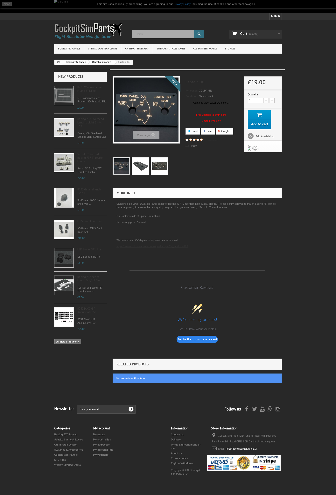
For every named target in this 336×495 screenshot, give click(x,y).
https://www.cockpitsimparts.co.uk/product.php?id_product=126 (152, 246)
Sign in (275, 15)
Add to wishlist (264, 136)
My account (101, 428)
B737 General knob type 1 (89, 191)
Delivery (176, 439)
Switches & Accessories (171, 48)
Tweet (194, 131)
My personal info (103, 449)
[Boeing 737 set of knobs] (64, 285)
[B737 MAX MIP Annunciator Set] (64, 317)
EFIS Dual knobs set (89, 221)
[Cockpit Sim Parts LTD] (90, 31)
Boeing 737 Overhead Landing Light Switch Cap (90, 122)
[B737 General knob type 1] (64, 198)
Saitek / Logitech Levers (102, 48)
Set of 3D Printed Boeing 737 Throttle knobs (90, 157)
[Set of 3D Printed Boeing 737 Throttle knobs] (64, 162)
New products (70, 76)
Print (194, 145)
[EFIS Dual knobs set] (64, 229)
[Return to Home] (58, 62)
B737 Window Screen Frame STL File (90, 88)
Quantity (253, 94)
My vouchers (100, 454)
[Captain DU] (121, 166)
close (7, 3)
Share (208, 131)
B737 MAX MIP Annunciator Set (87, 310)
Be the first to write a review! (197, 339)
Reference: (192, 90)
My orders (99, 434)
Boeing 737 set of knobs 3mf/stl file (88, 278)
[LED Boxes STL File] (64, 258)
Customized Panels (205, 48)
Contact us (177, 434)
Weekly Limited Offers (67, 464)
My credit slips (102, 439)
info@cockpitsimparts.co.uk (241, 448)
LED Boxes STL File (89, 249)
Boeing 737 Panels (69, 48)
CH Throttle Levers (137, 48)
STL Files (230, 48)
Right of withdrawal (182, 463)
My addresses (101, 444)
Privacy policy (179, 458)
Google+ (225, 131)
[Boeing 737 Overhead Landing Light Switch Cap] (64, 127)
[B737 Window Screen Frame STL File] (64, 95)
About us (176, 453)
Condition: (192, 96)
